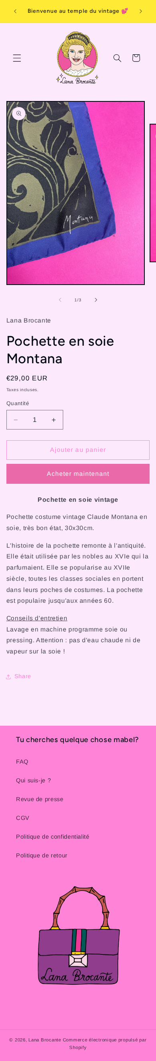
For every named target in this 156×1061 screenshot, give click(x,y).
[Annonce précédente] (15, 11)
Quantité (17, 403)
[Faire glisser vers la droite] (96, 300)
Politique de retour (42, 855)
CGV (23, 818)
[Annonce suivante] (141, 11)
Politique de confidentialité (53, 836)
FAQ (22, 761)
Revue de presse (39, 799)
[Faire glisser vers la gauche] (60, 300)
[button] (17, 58)
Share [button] (22, 676)
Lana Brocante (44, 1039)
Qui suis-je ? (33, 780)
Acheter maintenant (78, 473)
